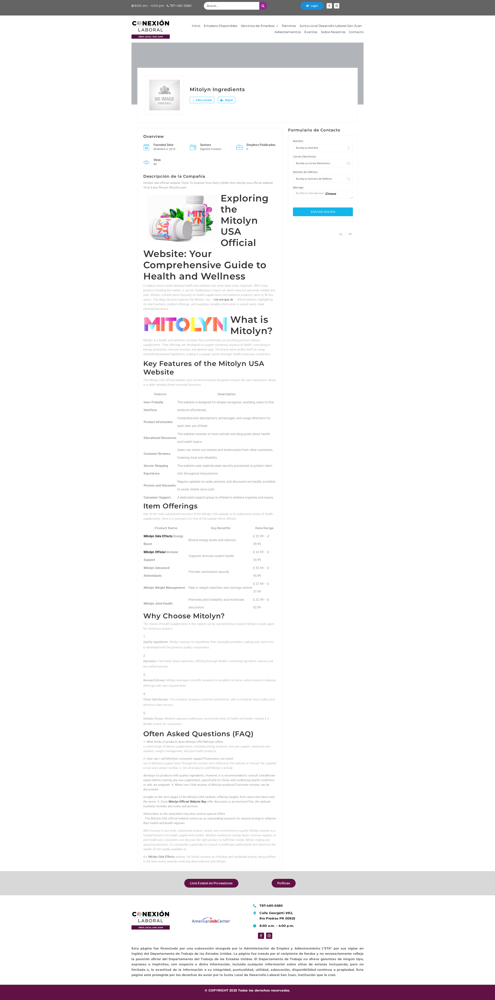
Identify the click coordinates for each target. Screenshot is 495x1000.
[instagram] (336, 6)
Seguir (228, 100)
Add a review (203, 100)
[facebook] (329, 6)
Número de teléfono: (305, 172)
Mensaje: (298, 187)
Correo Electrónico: (305, 156)
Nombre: (298, 141)
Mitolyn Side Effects (158, 536)
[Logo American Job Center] (211, 919)
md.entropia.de (223, 299)
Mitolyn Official (155, 552)
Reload (332, 194)
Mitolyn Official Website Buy (187, 801)
